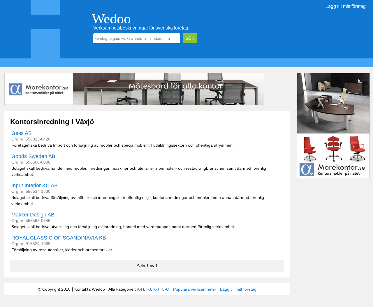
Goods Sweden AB (33, 156)
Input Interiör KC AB (34, 185)
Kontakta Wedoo (89, 289)
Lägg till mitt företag (346, 6)
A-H (140, 289)
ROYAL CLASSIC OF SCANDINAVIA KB (58, 238)
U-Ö (165, 289)
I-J (148, 289)
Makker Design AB (32, 215)
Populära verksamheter (194, 289)
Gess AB (21, 133)
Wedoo (111, 18)
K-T (156, 289)
